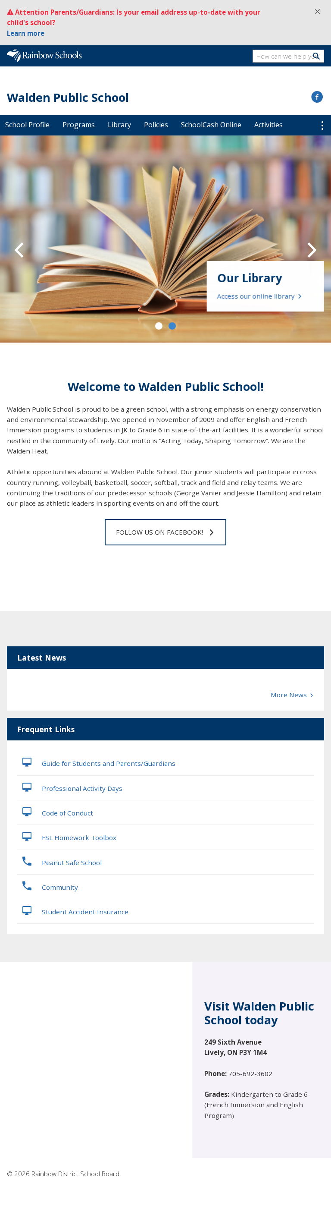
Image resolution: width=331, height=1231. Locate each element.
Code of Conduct (66, 813)
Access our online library (257, 296)
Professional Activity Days (81, 788)
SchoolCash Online (211, 124)
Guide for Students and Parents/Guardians (107, 763)
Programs (78, 124)
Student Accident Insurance (84, 911)
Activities (268, 124)
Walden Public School (68, 97)
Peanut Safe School (71, 862)
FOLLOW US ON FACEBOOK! (159, 532)
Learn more (25, 33)
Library (119, 124)
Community (59, 887)
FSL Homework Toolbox (78, 837)
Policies (156, 124)
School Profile (27, 124)
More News (290, 694)
